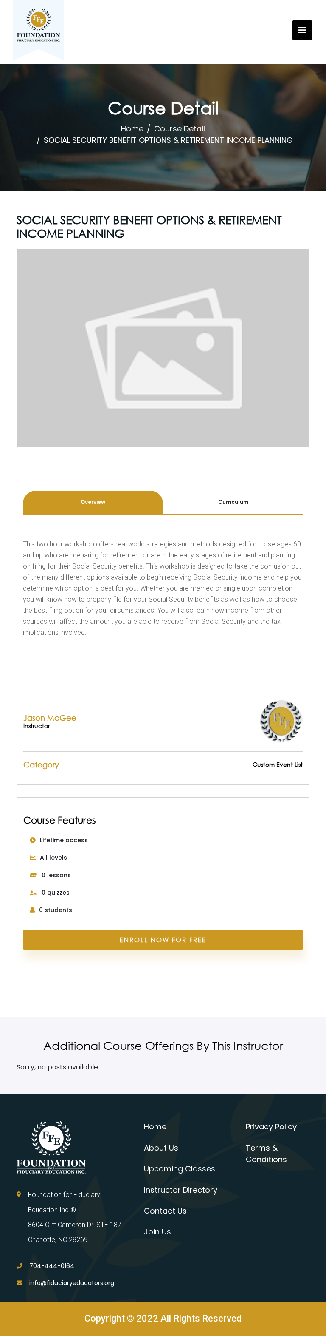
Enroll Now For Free (163, 939)
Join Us (157, 1231)
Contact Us (165, 1210)
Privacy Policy (271, 1126)
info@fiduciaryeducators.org (71, 1283)
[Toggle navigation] (302, 30)
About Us (161, 1148)
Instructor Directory (180, 1190)
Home (132, 128)
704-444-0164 (51, 1266)
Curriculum (233, 502)
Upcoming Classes (179, 1168)
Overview (93, 502)
